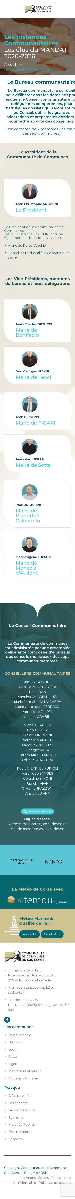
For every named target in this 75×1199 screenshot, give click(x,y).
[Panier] (7, 9)
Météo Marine (29, 934)
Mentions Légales (35, 1178)
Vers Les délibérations (37, 811)
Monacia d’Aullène (23, 1078)
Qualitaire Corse (52, 934)
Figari (12, 1064)
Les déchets (17, 1103)
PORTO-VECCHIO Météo (37, 861)
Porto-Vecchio (19, 1035)
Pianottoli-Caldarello (24, 1071)
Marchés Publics (21, 1124)
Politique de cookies (55, 1183)
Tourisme (15, 1117)
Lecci (12, 1049)
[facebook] (7, 1020)
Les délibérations (21, 1110)
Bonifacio (15, 1042)
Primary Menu (67, 9)
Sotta (12, 1057)
